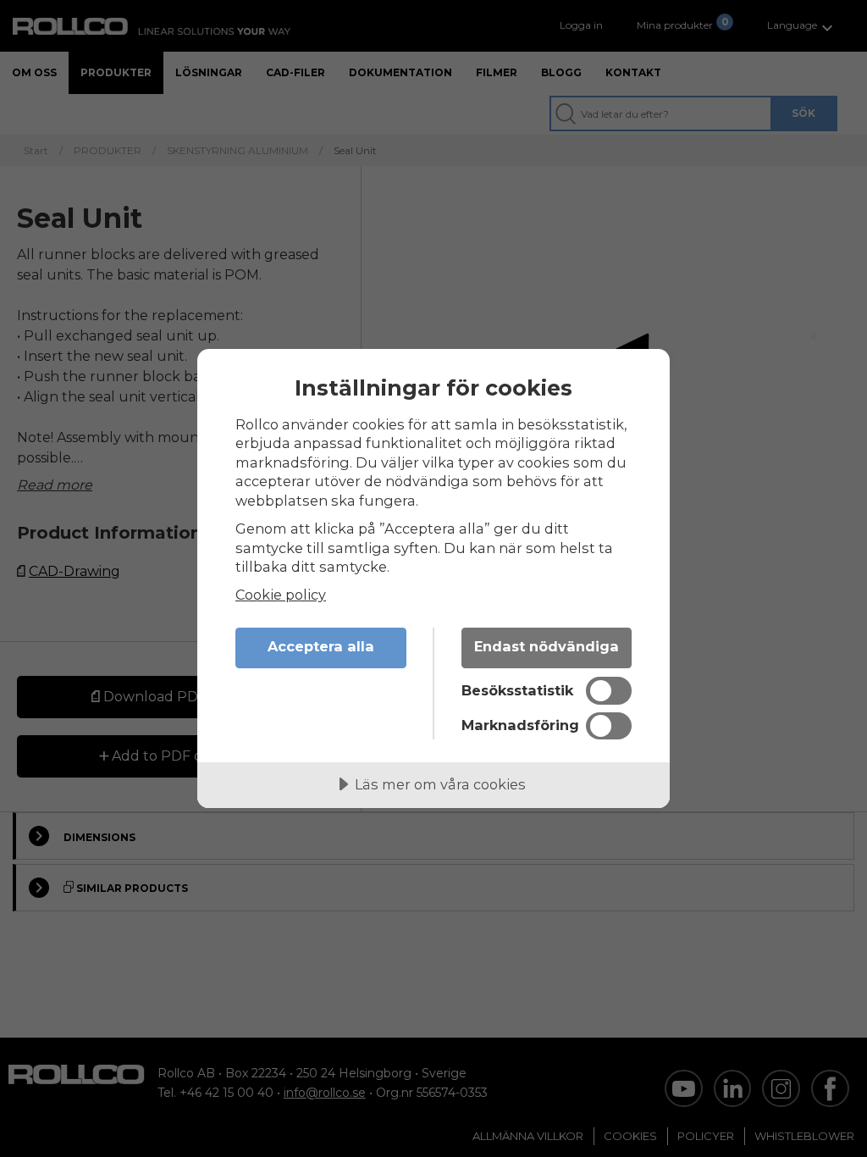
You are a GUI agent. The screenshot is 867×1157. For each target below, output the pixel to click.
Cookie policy (280, 594)
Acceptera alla (321, 646)
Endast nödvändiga (546, 646)
